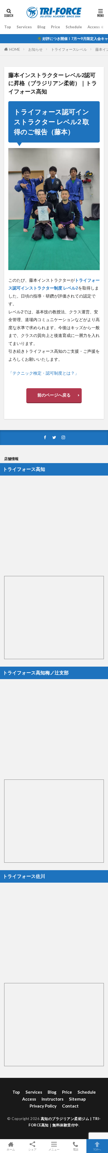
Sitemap (77, 1098)
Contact (70, 1105)
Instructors (52, 1098)
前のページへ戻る (54, 394)
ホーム (11, 1149)
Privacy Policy (43, 1105)
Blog (41, 27)
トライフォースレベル (69, 49)
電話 (75, 1149)
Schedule (74, 27)
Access (94, 27)
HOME (14, 49)
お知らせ (35, 49)
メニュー (54, 1149)
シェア (32, 1149)
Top (7, 27)
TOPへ (97, 1149)
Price (55, 27)
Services (24, 27)
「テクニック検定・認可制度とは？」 (43, 372)
